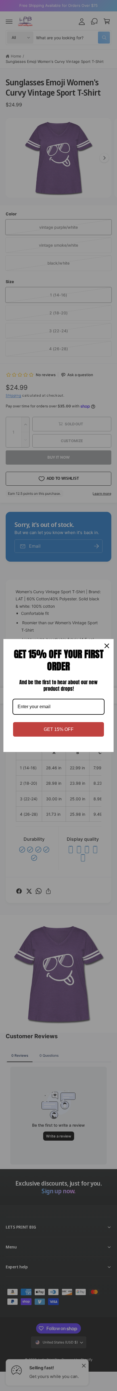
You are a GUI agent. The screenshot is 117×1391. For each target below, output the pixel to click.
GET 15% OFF (59, 729)
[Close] (107, 646)
